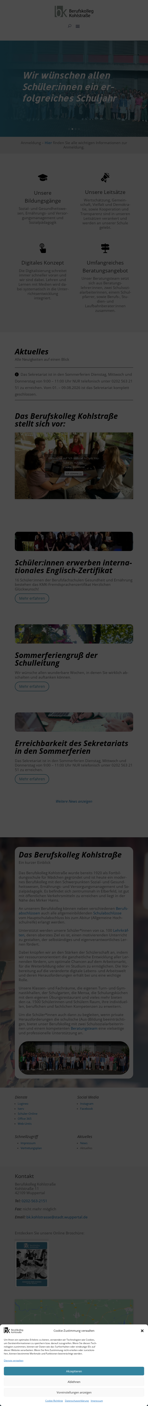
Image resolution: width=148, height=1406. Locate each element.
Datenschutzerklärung (77, 1400)
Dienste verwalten (13, 1360)
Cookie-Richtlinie (54, 1400)
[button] (142, 1331)
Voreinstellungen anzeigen (74, 1392)
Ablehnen (74, 1382)
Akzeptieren (74, 1371)
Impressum (97, 1400)
